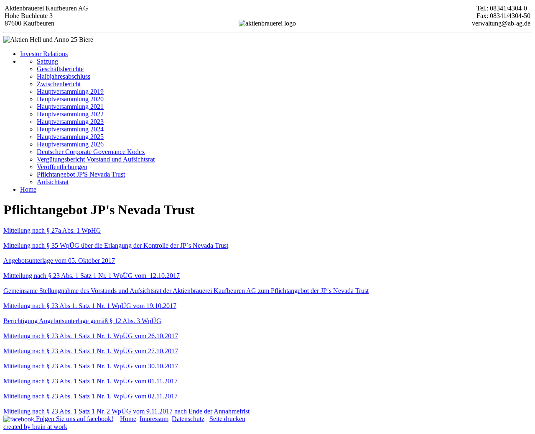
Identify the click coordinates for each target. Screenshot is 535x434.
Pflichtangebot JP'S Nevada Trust (81, 174)
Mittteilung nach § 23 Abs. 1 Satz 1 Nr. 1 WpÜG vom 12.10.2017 (91, 275)
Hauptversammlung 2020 (70, 99)
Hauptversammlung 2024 (70, 129)
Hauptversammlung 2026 (70, 144)
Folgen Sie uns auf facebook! (73, 418)
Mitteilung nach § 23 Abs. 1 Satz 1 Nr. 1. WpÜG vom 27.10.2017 (90, 350)
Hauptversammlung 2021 (70, 106)
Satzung (47, 61)
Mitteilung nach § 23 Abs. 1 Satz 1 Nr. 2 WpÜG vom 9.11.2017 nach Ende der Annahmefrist (126, 411)
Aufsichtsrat (53, 181)
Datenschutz (188, 418)
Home (28, 189)
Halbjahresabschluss (63, 76)
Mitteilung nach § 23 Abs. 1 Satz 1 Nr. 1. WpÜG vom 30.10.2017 (90, 366)
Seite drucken (227, 418)
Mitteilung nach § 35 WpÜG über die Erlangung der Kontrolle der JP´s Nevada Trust (115, 245)
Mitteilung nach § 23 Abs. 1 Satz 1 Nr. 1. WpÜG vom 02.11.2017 (90, 396)
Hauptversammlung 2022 (70, 114)
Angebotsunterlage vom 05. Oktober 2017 (59, 260)
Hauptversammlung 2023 (70, 121)
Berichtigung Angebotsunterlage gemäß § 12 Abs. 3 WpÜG (82, 320)
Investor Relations (44, 53)
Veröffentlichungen (62, 166)
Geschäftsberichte (60, 68)
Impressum (154, 418)
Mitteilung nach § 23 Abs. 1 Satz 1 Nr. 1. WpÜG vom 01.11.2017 (90, 381)
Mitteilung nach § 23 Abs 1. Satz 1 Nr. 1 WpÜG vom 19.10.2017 (89, 305)
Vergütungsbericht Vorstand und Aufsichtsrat (96, 159)
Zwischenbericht (59, 83)
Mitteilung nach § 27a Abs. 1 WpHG (52, 230)
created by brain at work (35, 426)
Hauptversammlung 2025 (70, 136)
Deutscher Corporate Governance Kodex (91, 151)
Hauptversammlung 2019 (70, 91)
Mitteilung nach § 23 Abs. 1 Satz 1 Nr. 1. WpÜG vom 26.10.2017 (90, 335)
